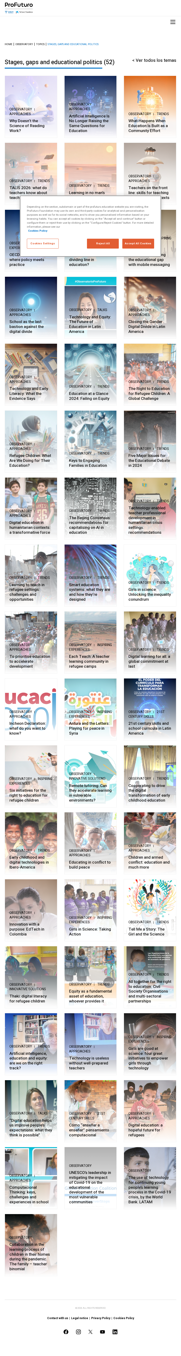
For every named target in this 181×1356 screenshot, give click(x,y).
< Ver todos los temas (154, 60)
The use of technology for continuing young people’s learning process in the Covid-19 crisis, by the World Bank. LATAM (149, 1189)
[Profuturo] (19, 8)
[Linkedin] (115, 1332)
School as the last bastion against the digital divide (26, 327)
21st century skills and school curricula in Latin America (149, 728)
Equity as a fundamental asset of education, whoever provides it (90, 996)
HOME (8, 44)
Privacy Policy (100, 1318)
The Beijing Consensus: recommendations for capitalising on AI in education (90, 525)
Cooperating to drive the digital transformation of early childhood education (149, 793)
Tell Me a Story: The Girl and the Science (146, 932)
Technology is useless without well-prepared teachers (89, 1063)
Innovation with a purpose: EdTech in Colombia (26, 929)
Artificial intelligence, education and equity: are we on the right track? (28, 1061)
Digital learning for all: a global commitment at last (149, 661)
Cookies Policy (123, 1318)
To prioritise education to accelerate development (29, 661)
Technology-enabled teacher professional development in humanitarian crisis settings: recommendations (147, 520)
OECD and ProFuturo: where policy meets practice (28, 260)
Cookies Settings (42, 243)
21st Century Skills (146, 714)
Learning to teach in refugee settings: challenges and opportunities (27, 592)
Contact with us (57, 1318)
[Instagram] (78, 1332)
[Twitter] (90, 1331)
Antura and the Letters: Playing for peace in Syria (89, 728)
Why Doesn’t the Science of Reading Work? (27, 126)
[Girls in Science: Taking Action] (90, 910)
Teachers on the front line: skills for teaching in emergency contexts (148, 193)
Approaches (20, 114)
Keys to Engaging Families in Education (88, 463)
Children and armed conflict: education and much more (149, 862)
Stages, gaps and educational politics (73, 44)
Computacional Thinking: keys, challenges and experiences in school (29, 1195)
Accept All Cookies (138, 243)
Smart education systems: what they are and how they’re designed (89, 592)
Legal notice (79, 1318)
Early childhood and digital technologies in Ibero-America (29, 862)
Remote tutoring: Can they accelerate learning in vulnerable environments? (90, 793)
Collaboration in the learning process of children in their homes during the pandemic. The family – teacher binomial (29, 1256)
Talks (102, 310)
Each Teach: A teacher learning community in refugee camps (89, 661)
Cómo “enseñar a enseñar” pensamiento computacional (89, 1130)
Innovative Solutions (87, 778)
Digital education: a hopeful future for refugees (145, 1130)
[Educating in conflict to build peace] (90, 843)
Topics (40, 44)
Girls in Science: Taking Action (90, 932)
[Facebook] (66, 1332)
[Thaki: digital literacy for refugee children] (31, 977)
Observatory (24, 44)
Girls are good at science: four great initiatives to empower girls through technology (148, 1058)
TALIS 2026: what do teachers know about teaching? (28, 193)
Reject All (103, 243)
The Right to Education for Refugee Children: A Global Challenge (149, 393)
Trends (163, 114)
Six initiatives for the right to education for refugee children (28, 795)
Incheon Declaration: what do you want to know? (27, 728)
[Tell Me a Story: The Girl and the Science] (150, 910)
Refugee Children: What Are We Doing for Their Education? (30, 460)
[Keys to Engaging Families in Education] (90, 441)
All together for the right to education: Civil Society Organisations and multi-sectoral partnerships (149, 991)
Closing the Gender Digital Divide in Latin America (146, 327)
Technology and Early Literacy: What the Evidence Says (28, 393)
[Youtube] (102, 1332)
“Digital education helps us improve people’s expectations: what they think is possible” (30, 1128)
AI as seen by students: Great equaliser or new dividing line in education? (89, 257)
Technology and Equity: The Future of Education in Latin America (90, 324)
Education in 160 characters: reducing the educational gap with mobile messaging (149, 257)
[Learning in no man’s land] (90, 174)
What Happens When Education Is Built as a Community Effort (148, 126)
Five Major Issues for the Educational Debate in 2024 (149, 460)
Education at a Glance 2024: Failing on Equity (89, 396)
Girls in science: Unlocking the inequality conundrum (149, 594)
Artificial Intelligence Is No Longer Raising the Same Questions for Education (89, 123)
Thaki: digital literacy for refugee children (28, 999)
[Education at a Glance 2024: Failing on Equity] (90, 374)
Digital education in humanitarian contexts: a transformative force (29, 527)
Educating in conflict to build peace (90, 865)
